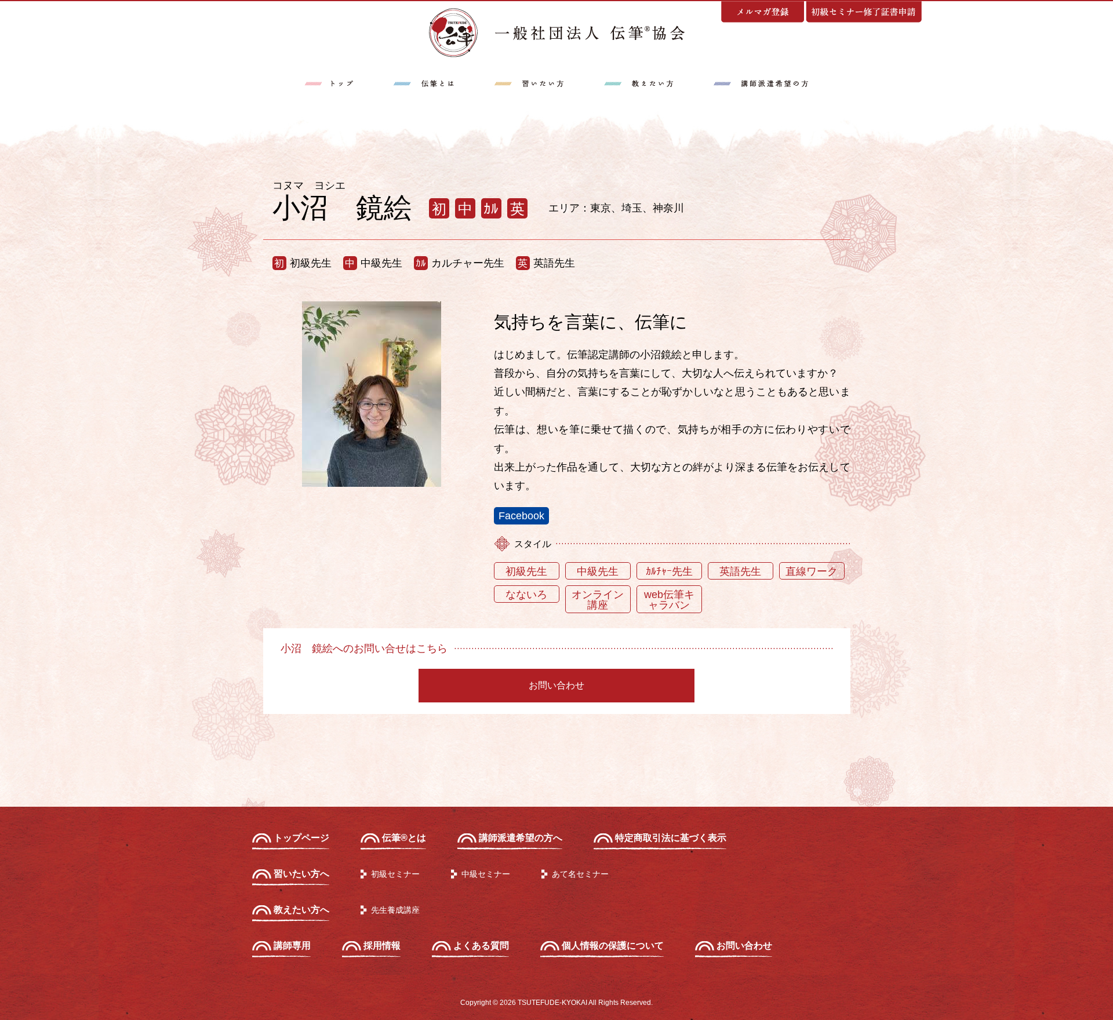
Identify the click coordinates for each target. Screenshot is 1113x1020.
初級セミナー (395, 874)
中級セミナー (485, 874)
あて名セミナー (580, 874)
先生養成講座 (395, 910)
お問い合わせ (556, 685)
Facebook (521, 516)
